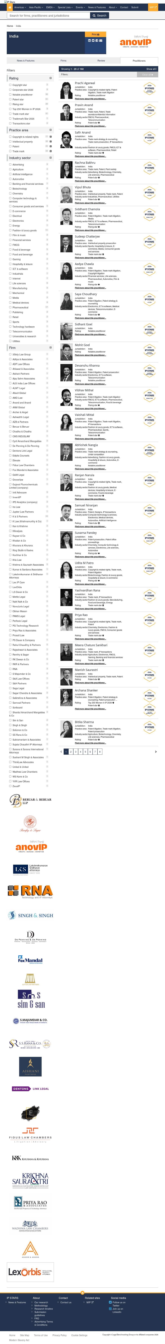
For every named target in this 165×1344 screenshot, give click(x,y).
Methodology (41, 1305)
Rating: (78, 95)
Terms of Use (41, 1335)
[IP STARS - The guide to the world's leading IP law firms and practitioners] (9, 1)
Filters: (64, 74)
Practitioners (139, 60)
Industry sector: (81, 117)
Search (101, 15)
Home (10, 25)
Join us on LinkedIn (118, 1310)
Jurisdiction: (80, 87)
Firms (63, 60)
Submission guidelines (40, 1313)
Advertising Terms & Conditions (43, 1323)
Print (94, 34)
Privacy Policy (60, 1335)
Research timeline (43, 1308)
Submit (134, 7)
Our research (41, 1302)
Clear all (146, 74)
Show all (151, 68)
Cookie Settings (79, 1335)
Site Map (24, 1335)
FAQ (36, 1318)
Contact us (65, 1302)
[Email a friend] (100, 40)
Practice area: (81, 89)
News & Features (97, 7)
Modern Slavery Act (19, 1340)
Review (101, 60)
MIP (152, 7)
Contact (124, 7)
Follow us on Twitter (119, 1304)
